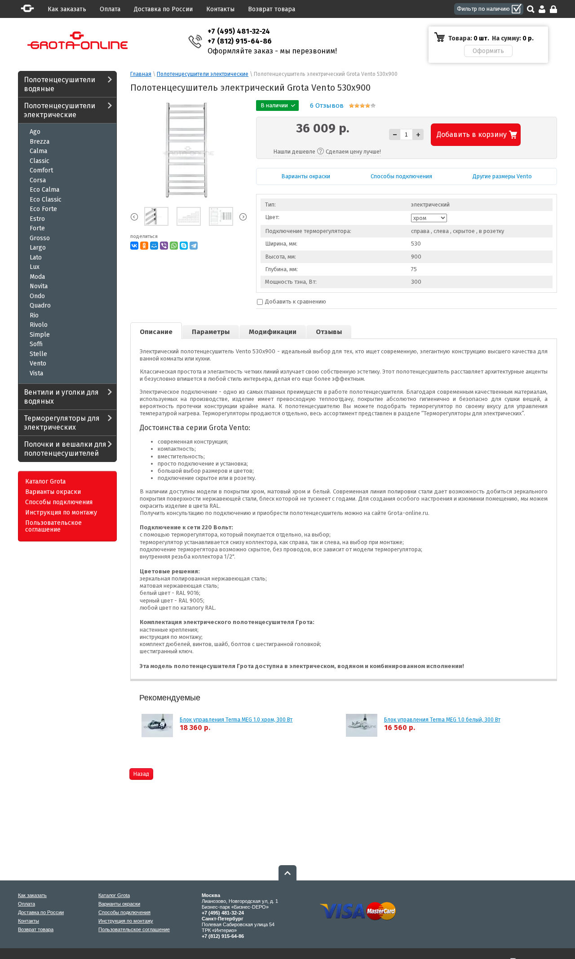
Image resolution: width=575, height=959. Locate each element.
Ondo (37, 296)
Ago (35, 132)
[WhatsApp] (174, 246)
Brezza (39, 141)
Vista (36, 373)
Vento (38, 363)
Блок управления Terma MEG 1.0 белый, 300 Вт (442, 720)
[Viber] (164, 246)
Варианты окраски (53, 492)
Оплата (110, 9)
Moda (37, 277)
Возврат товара (271, 9)
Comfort (41, 170)
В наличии (488, 9)
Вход (542, 9)
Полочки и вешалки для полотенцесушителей (65, 449)
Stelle (38, 354)
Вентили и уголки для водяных (61, 396)
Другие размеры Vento (502, 176)
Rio (34, 315)
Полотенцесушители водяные (59, 84)
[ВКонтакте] (134, 246)
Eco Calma (44, 190)
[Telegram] (194, 246)
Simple (40, 335)
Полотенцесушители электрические (59, 110)
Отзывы (329, 332)
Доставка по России (163, 9)
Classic (39, 161)
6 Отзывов (327, 105)
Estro (37, 219)
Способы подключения (59, 502)
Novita (39, 286)
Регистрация (553, 9)
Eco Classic (46, 199)
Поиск (531, 9)
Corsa (38, 180)
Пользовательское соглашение (53, 526)
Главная (140, 74)
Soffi (36, 344)
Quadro (40, 305)
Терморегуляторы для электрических (62, 422)
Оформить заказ (488, 51)
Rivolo (39, 325)
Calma (38, 151)
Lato (36, 257)
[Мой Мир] (154, 246)
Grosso (40, 238)
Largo (38, 247)
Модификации (272, 332)
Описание (156, 332)
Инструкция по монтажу (61, 512)
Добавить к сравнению (295, 301)
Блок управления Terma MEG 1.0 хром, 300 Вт (236, 720)
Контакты (220, 9)
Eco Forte (43, 209)
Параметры (211, 332)
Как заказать (67, 9)
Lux (35, 267)
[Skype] (184, 246)
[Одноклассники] (144, 246)
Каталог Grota (45, 481)
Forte (37, 228)
